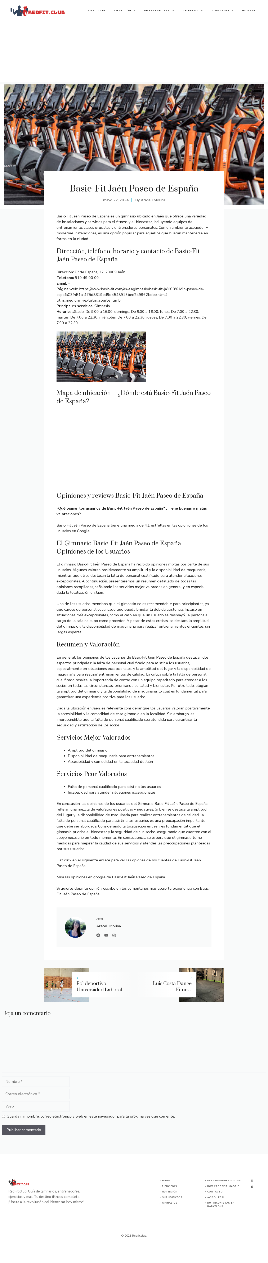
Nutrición (122, 10)
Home (166, 1180)
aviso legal (216, 1197)
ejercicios (169, 1186)
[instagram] (252, 1180)
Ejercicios (96, 10)
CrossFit (190, 10)
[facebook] (252, 1187)
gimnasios (170, 1202)
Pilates (248, 10)
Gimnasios (220, 10)
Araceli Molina (153, 200)
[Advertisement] (134, 52)
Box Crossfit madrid (223, 1186)
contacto (215, 1191)
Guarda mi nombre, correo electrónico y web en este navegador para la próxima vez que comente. (91, 1116)
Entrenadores (157, 10)
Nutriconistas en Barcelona (220, 1204)
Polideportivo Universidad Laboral (99, 986)
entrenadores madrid (224, 1180)
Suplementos (172, 1197)
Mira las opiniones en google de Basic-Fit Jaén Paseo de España (111, 877)
